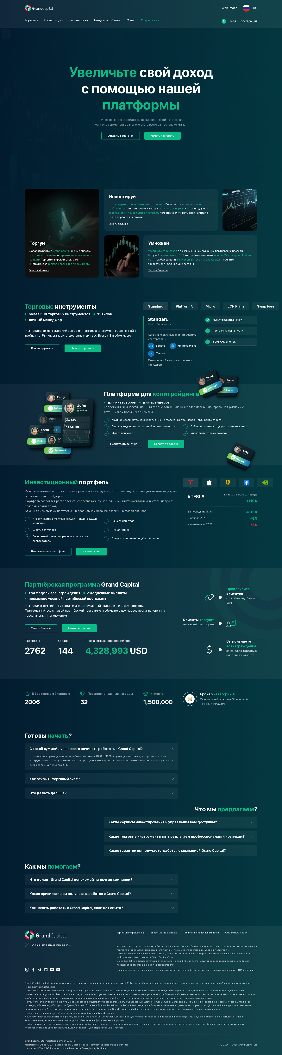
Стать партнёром (79, 628)
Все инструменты (42, 348)
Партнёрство (78, 20)
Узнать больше (39, 270)
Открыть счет (151, 20)
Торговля (31, 20)
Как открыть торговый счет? (54, 779)
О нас (131, 20)
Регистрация (247, 21)
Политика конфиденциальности (201, 932)
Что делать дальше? (47, 793)
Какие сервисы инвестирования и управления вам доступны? (163, 822)
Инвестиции (53, 20)
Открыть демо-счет (120, 136)
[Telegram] (39, 969)
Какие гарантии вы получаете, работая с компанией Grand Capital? (167, 850)
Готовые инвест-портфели (48, 551)
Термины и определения (131, 932)
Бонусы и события (107, 20)
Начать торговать (162, 136)
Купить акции (91, 551)
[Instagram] (27, 969)
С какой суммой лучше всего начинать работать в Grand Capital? (86, 749)
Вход (232, 21)
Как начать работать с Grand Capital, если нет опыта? (76, 908)
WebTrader (229, 8)
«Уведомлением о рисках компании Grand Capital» (86, 1013)
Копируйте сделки (166, 444)
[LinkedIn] (45, 969)
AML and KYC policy (236, 932)
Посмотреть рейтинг (123, 444)
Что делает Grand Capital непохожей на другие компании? (80, 880)
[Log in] (224, 21)
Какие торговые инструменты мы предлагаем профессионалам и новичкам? (177, 836)
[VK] (58, 969)
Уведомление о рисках (164, 932)
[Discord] (52, 969)
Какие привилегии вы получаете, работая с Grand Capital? (80, 894)
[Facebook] (33, 969)
